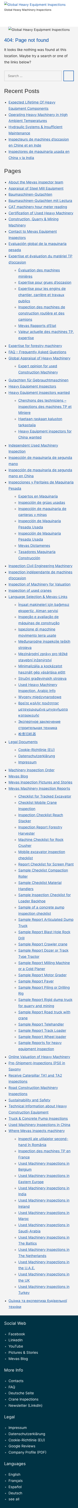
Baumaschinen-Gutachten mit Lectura (40, 201)
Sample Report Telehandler (41, 1024)
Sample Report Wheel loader (42, 1037)
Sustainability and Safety (29, 1100)
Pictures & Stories (23, 1352)
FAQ (12, 1387)
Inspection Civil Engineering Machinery (40, 566)
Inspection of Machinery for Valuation (40, 584)
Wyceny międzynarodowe (39, 697)
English (14, 1474)
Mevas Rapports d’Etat (37, 326)
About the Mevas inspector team (36, 182)
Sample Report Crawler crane (42, 944)
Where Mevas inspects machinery (37, 1131)
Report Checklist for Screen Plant (46, 864)
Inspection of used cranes (30, 590)
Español (15, 1487)
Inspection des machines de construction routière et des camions (41, 313)
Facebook (17, 1334)
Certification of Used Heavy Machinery (41, 213)
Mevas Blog (18, 776)
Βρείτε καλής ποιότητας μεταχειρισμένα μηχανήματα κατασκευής (43, 709)
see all (14, 1499)
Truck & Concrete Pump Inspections (38, 1118)
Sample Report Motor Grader (42, 975)
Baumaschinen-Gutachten (30, 194)
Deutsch (15, 1493)
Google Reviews (22, 1446)
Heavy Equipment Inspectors (32, 386)
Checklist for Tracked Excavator (44, 796)
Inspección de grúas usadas (41, 502)
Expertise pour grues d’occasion (44, 282)
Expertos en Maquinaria (38, 496)
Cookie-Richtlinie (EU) (36, 750)
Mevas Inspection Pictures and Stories (40, 782)
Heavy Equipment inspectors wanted (39, 393)
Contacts (16, 1381)
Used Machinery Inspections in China (39, 1125)
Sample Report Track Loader (42, 1030)
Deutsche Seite (21, 1393)
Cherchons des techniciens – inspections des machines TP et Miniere (45, 406)
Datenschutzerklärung (36, 756)
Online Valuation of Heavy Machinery (39, 1057)
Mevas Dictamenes (34, 546)
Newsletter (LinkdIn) (25, 1405)
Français (16, 1481)
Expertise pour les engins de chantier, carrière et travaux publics (42, 295)
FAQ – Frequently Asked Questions (37, 352)
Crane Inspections (23, 1399)
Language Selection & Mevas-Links (38, 597)
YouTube (16, 1346)
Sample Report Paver (36, 981)
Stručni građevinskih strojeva (42, 678)
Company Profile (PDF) (27, 1452)
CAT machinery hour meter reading (38, 207)
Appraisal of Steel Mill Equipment (36, 188)
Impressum (27, 762)
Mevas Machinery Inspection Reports (39, 788)
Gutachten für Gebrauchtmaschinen (38, 380)
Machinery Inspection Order (31, 770)
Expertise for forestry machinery (35, 346)
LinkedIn (16, 1340)
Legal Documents (23, 742)
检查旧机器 (27, 734)
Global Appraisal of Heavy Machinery (39, 358)
